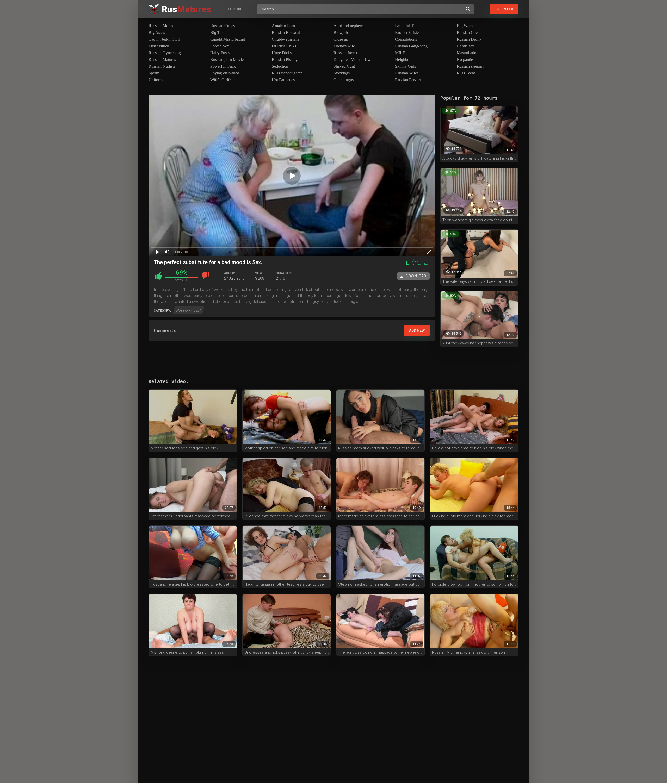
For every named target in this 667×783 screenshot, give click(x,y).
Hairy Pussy (220, 53)
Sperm (154, 73)
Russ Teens (466, 73)
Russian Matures (162, 59)
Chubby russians (285, 39)
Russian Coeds (469, 32)
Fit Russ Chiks (284, 46)
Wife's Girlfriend (224, 80)
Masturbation (467, 53)
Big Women (467, 25)
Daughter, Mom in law (352, 59)
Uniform (156, 80)
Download (416, 276)
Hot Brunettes (283, 80)
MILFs (400, 53)
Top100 (234, 9)
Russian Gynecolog (165, 53)
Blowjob (341, 32)
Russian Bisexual (286, 32)
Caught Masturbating (227, 39)
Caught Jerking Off (164, 39)
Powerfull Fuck (223, 66)
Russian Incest (345, 53)
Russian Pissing (285, 59)
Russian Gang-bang (411, 46)
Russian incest (188, 310)
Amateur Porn (283, 25)
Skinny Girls (405, 66)
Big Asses (157, 32)
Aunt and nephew (348, 25)
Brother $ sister (407, 32)
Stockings (342, 73)
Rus (187, 9)
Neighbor (403, 59)
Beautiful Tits (406, 25)
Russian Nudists (162, 66)
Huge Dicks (282, 53)
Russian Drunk (469, 39)
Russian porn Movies (227, 59)
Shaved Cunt (344, 66)
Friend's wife (344, 46)
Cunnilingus (344, 80)
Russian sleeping (470, 66)
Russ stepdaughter (287, 73)
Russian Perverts (408, 80)
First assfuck (159, 46)
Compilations (406, 39)
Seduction (280, 66)
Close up (341, 39)
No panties (465, 59)
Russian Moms (161, 25)
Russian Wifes (406, 73)
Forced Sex (219, 46)
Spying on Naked (224, 73)
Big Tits (216, 32)
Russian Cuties (222, 25)
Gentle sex (465, 46)
